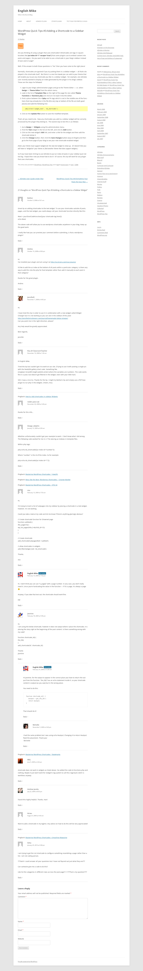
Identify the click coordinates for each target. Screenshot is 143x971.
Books (99, 163)
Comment (22, 897)
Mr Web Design (102, 85)
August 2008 (101, 120)
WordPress (38, 165)
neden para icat (33, 402)
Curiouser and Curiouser (105, 166)
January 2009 (101, 115)
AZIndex (100, 152)
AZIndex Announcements (105, 155)
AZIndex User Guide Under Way (30, 179)
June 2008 (100, 125)
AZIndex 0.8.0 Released (104, 53)
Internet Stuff (101, 182)
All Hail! (99, 45)
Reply (20, 241)
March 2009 (101, 109)
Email (20, 930)
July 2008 (100, 123)
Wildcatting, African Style (111, 72)
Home (20, 21)
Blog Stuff (100, 158)
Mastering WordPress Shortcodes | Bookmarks (42, 754)
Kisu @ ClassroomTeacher (37, 351)
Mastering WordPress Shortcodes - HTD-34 (41, 485)
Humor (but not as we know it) (107, 174)
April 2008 (100, 131)
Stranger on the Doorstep (105, 48)
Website (21, 939)
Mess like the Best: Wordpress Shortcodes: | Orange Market (47, 480)
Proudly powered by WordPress (27, 962)
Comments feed (102, 233)
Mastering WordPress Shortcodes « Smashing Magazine (46, 837)
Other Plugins (57, 21)
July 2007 (100, 139)
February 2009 (102, 112)
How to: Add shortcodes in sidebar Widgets (41, 396)
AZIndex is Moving (103, 50)
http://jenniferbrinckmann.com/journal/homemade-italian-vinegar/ (43, 318)
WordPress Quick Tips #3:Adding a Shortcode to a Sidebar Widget (109, 93)
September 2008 (102, 117)
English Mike (27, 11)
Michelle (36, 725)
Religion (99, 195)
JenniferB (30, 297)
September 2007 (102, 133)
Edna (29, 843)
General (99, 171)
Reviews (100, 198)
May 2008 (100, 128)
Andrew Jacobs (33, 789)
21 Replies (21, 39)
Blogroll (99, 160)
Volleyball (100, 208)
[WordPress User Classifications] (20, 47)
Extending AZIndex (103, 168)
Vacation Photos (102, 206)
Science (99, 200)
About (28, 21)
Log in (99, 227)
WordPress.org (102, 235)
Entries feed (101, 230)
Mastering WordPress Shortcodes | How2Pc (41, 474)
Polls (98, 190)
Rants (99, 192)
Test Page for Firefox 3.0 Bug (77, 21)
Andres (30, 249)
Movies (99, 184)
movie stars (64, 165)
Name (21, 921)
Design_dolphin (33, 426)
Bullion (30, 198)
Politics (99, 187)
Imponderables (102, 179)
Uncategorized (102, 203)
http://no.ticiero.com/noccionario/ (63, 262)
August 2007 (101, 136)
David (99, 80)
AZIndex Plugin (41, 21)
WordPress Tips (47, 165)
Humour (100, 176)
